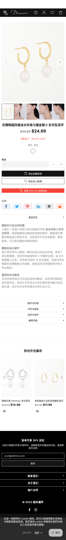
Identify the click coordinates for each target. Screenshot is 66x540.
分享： (5, 201)
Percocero (19, 12)
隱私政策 (27, 532)
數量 (4, 159)
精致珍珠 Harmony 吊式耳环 (16, 400)
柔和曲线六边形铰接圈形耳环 (49, 400)
